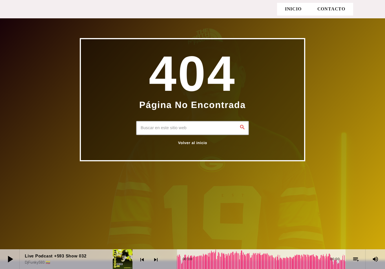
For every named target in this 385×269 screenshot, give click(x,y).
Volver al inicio (192, 143)
